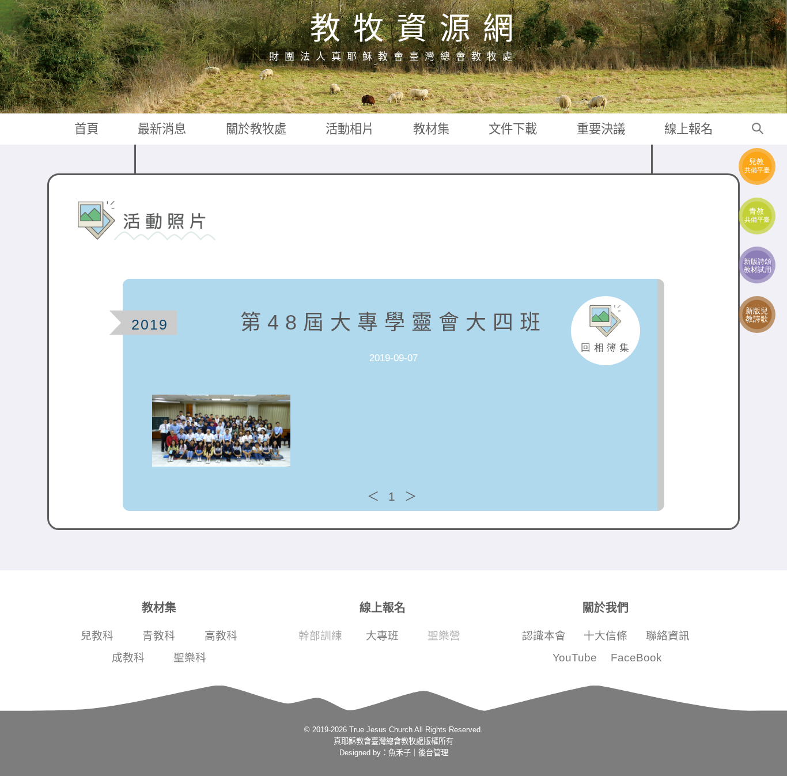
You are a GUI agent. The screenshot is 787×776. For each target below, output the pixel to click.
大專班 (382, 636)
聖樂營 (443, 636)
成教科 (128, 658)
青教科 (158, 636)
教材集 (431, 129)
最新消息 (162, 129)
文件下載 (513, 129)
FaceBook (636, 658)
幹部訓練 (320, 636)
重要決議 (601, 129)
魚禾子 (399, 752)
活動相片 (350, 129)
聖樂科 (189, 658)
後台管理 (433, 752)
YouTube (575, 658)
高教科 (221, 636)
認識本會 (544, 636)
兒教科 (97, 636)
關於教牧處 (256, 129)
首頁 (86, 129)
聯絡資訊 (668, 636)
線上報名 (688, 129)
